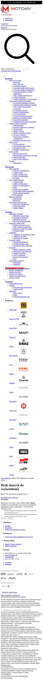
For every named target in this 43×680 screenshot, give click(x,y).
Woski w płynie (18, 131)
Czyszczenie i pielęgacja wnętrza (20, 101)
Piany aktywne (18, 84)
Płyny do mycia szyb (20, 153)
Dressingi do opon (19, 148)
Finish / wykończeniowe (21, 185)
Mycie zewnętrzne (15, 80)
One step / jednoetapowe (21, 170)
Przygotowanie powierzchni (22, 287)
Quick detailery (18, 125)
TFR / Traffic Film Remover (22, 95)
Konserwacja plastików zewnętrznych (21, 137)
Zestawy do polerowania (17, 276)
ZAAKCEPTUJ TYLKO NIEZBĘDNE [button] (14, 676)
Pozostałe (12, 247)
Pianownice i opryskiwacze (22, 251)
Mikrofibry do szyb (19, 219)
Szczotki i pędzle (14, 240)
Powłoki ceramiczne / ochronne (23, 127)
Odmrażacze (17, 163)
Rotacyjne (16, 200)
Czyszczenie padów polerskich (23, 191)
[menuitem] (21, 120)
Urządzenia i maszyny (16, 261)
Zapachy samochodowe (21, 112)
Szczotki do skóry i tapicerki (22, 246)
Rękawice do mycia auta (21, 225)
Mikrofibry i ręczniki (16, 214)
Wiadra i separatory (19, 253)
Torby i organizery (19, 255)
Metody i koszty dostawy (13, 544)
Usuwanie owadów (19, 86)
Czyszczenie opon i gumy (21, 146)
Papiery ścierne (18, 208)
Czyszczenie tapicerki (20, 110)
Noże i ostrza (17, 293)
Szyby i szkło (13, 152)
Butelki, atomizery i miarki (22, 249)
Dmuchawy (17, 262)
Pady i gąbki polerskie (16, 180)
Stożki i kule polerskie (20, 189)
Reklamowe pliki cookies (9, 648)
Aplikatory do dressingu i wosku (24, 234)
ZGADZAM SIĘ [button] (6, 678)
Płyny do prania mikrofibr (21, 221)
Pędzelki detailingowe (20, 242)
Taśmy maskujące (19, 206)
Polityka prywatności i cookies (15, 529)
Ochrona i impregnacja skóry (22, 116)
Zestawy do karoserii (16, 270)
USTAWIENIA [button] (6, 674)
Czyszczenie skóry (19, 114)
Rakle (15, 295)
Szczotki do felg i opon (21, 244)
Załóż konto (9, 20)
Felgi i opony (13, 142)
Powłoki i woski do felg (21, 150)
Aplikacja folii (18, 289)
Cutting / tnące (18, 172)
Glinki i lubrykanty (19, 97)
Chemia (11, 285)
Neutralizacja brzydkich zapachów (24, 122)
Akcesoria (12, 291)
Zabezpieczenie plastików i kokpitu (25, 105)
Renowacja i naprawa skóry (22, 118)
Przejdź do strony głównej (9, 497)
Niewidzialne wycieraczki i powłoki (25, 155)
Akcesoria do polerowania (18, 202)
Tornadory (16, 264)
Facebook (8, 562)
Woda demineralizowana (21, 297)
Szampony (16, 82)
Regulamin (8, 528)
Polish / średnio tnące (20, 174)
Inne (14, 259)
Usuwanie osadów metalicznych (24, 90)
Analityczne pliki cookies (9, 635)
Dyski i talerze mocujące (21, 193)
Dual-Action (17, 199)
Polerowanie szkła (19, 157)
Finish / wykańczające (20, 176)
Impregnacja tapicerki (20, 120)
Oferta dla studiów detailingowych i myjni (19, 537)
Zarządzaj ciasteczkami (9, 592)
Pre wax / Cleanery (19, 135)
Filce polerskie (18, 195)
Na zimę (12, 161)
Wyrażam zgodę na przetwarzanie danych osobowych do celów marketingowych (20, 512)
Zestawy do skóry (15, 272)
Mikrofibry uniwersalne (21, 216)
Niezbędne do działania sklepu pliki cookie (17, 610)
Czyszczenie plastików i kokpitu (24, 103)
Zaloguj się (8, 18)
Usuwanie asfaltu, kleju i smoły (23, 88)
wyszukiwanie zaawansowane (11, 71)
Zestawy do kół (14, 278)
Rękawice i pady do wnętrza (22, 229)
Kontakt (7, 526)
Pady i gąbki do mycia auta (22, 227)
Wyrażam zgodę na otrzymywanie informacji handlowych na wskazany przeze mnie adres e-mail (20, 515)
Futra (15, 187)
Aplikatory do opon (19, 236)
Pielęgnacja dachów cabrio (22, 140)
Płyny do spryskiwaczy (21, 159)
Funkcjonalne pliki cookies (10, 625)
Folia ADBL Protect (15, 283)
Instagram (8, 564)
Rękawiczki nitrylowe (20, 257)
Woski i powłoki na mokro (22, 133)
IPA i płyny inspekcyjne (21, 204)
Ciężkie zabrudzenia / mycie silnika (25, 99)
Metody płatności (10, 546)
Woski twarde (17, 129)
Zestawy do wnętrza (16, 274)
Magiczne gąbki (18, 231)
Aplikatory (12, 232)
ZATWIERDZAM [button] (7, 667)
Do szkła (16, 178)
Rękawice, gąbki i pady (17, 223)
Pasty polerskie (14, 169)
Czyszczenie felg (19, 144)
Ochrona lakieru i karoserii (18, 123)
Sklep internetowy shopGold (10, 595)
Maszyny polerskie (15, 197)
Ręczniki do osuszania (20, 218)
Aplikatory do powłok (20, 238)
